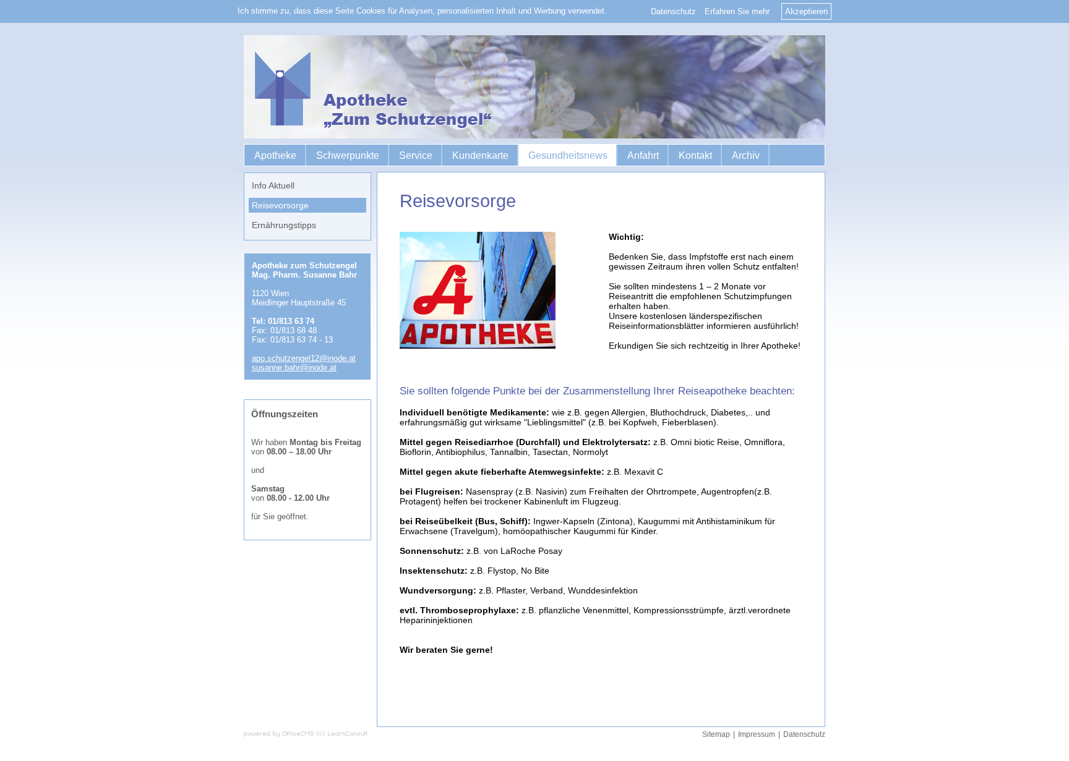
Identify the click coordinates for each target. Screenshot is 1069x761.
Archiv (746, 155)
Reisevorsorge (280, 205)
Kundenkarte (480, 155)
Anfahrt (643, 155)
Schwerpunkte (347, 155)
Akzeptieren (806, 11)
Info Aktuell (273, 185)
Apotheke (275, 155)
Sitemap (716, 734)
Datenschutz (673, 11)
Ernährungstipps (284, 225)
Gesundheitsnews (567, 155)
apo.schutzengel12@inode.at (304, 358)
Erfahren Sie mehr (737, 11)
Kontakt (695, 155)
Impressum (756, 734)
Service (415, 155)
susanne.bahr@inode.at (294, 367)
